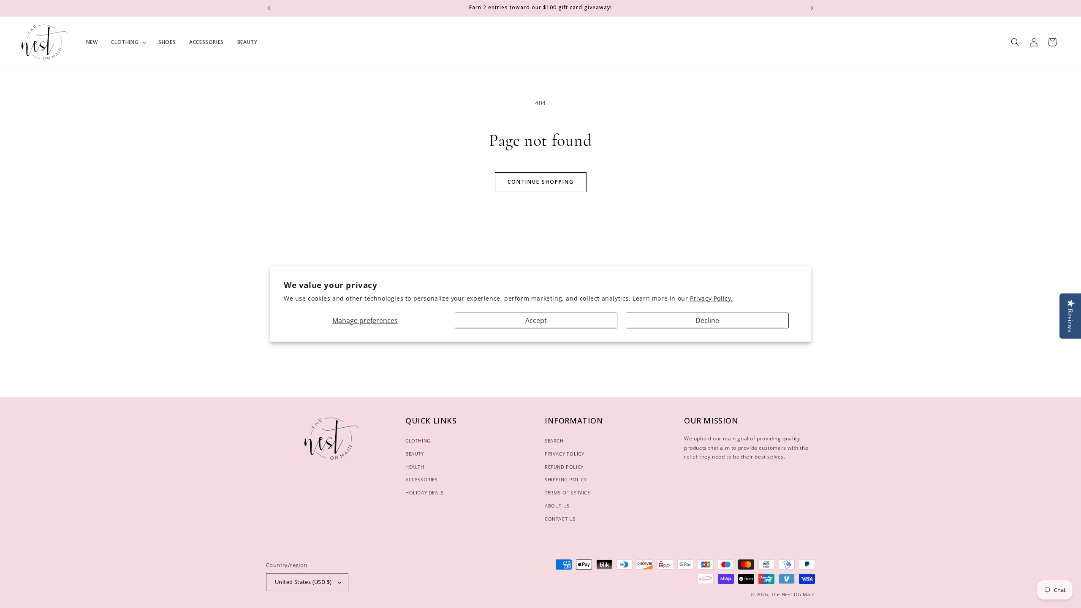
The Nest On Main (793, 594)
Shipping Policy (566, 479)
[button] (128, 42)
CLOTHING (418, 440)
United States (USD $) (303, 582)
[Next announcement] (812, 8)
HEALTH (414, 467)
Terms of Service (567, 492)
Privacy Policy (564, 454)
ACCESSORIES (421, 479)
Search (554, 440)
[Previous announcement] (269, 8)
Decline (707, 320)
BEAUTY (414, 454)
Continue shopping (541, 181)
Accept (536, 320)
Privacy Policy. (711, 298)
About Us (557, 505)
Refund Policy (564, 467)
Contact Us (560, 519)
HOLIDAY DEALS (424, 492)
